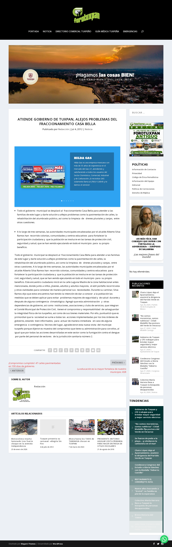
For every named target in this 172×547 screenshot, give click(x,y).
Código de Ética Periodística (145, 177)
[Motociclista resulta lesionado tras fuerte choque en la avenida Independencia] (24, 427)
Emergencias (130, 31)
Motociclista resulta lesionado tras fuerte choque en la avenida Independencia (22, 442)
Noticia (47, 31)
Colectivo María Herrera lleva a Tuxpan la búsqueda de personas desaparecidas (150, 385)
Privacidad (137, 173)
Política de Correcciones (143, 189)
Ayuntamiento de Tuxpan (149, 352)
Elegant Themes (28, 544)
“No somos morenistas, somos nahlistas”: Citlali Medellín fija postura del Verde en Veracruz (150, 321)
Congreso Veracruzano (149, 372)
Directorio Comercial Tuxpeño (73, 31)
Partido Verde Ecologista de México (148, 307)
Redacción (63, 129)
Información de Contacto (144, 169)
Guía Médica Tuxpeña (107, 31)
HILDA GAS (83, 158)
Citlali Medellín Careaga (148, 329)
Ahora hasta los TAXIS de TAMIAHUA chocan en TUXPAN (81, 441)
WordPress (58, 544)
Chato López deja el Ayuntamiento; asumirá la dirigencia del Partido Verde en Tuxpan (150, 297)
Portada (33, 31)
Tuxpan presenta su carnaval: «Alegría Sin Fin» (51, 441)
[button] (164, 539)
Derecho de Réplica (141, 193)
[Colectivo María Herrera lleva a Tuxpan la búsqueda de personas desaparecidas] (135, 381)
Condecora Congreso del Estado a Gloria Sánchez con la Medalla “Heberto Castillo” (150, 363)
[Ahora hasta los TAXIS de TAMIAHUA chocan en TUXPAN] (82, 427)
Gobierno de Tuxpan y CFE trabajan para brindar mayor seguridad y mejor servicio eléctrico (149, 342)
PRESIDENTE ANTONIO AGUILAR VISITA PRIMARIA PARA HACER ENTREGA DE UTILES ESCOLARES (110, 442)
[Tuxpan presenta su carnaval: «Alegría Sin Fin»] (53, 427)
